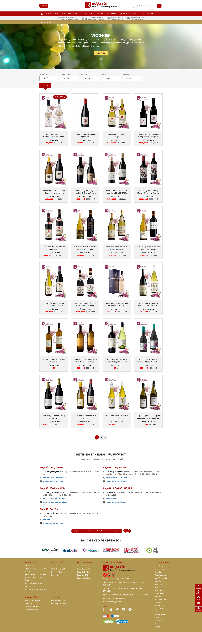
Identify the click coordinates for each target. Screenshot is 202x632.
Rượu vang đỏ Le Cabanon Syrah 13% (85, 135)
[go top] (199, 627)
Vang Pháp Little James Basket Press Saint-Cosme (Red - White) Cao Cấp (148, 304)
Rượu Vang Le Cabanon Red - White (85, 417)
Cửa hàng (198, 593)
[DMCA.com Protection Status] (108, 621)
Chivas (157, 618)
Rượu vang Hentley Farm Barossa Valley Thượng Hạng (116, 360)
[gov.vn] (122, 621)
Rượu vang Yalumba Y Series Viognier (116, 417)
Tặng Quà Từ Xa (30, 604)
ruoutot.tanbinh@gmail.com (55, 502)
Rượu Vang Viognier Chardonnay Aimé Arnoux (53, 135)
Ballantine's (159, 621)
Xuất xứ (126, 74)
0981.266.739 (48, 519)
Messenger (198, 610)
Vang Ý (157, 587)
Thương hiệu (65, 74)
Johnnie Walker (160, 615)
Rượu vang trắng (160, 599)
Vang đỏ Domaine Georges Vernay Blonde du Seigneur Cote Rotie (148, 135)
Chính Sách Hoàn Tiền (33, 566)
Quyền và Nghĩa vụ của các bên (36, 589)
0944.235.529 (111, 477)
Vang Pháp (158, 584)
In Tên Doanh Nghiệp (32, 600)
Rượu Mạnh (60, 14)
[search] (159, 6)
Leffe (156, 612)
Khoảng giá (43, 74)
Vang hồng (158, 596)
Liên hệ (44, 6)
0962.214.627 (61, 477)
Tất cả (45, 85)
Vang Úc (158, 581)
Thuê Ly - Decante (31, 607)
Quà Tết (49, 14)
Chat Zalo (198, 605)
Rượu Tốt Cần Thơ (83, 578)
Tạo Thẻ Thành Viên (32, 610)
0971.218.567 (60, 498)
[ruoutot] (101, 5)
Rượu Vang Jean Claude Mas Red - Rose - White (148, 248)
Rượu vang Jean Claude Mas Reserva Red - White (85, 248)
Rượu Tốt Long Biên (84, 569)
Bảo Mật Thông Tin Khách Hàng (34, 579)
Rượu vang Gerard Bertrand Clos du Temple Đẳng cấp (117, 304)
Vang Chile (158, 590)
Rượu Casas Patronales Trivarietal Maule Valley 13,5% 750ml (148, 360)
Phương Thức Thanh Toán (34, 583)
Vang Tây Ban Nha (161, 578)
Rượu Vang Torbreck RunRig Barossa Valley (54, 417)
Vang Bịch (99, 14)
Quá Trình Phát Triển (58, 600)
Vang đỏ (158, 602)
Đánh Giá (54, 575)
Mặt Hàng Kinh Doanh (59, 604)
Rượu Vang (72, 14)
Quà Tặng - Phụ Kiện (127, 14)
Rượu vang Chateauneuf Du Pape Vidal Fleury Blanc (117, 248)
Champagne (111, 14)
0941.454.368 (48, 477)
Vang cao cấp (159, 569)
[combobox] (48, 78)
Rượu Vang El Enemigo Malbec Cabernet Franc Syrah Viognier (85, 191)
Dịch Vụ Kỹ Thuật (57, 572)
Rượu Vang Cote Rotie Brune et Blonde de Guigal (54, 248)
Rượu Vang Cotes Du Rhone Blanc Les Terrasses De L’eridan (54, 191)
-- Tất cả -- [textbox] (45, 78)
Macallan (158, 624)
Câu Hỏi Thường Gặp (58, 569)
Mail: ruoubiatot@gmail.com (112, 602)
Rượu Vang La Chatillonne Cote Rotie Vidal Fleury (85, 304)
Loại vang (85, 74)
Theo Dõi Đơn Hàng (58, 566)
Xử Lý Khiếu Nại (30, 586)
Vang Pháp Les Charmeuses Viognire (54, 360)
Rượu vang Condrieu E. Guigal (117, 135)
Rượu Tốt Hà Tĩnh (83, 575)
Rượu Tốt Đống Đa (83, 566)
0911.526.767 (48, 498)
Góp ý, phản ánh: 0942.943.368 (114, 598)
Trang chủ (42, 22)
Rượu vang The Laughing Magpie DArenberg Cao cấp (148, 191)
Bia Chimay (159, 608)
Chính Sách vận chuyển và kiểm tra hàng (36, 570)
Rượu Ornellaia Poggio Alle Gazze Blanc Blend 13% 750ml (116, 191)
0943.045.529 (125, 477)
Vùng (104, 74)
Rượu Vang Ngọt (160, 575)
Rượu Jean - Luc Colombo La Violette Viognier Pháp (85, 360)
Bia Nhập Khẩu (86, 14)
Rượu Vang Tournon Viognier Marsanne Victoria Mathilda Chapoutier (148, 417)
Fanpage (199, 599)
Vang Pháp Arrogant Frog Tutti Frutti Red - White (54, 304)
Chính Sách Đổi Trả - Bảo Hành (36, 574)
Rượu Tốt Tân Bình (83, 572)
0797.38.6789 (111, 498)
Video (141, 14)
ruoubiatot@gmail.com (53, 481)
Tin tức (150, 14)
